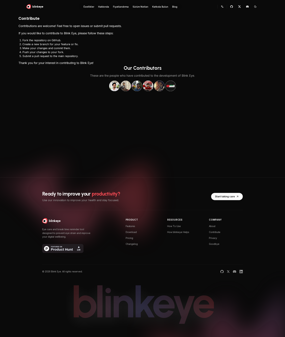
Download (131, 232)
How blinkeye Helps (178, 232)
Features (130, 226)
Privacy (213, 238)
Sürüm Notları (140, 6)
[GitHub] (222, 271)
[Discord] (234, 271)
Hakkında (103, 6)
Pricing (129, 238)
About (212, 226)
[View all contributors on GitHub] (142, 86)
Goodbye (214, 244)
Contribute (214, 232)
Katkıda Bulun (160, 6)
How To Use (174, 226)
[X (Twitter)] (228, 271)
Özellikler (88, 6)
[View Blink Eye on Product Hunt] (62, 248)
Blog (174, 6)
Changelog (132, 244)
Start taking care (225, 196)
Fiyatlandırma (121, 6)
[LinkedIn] (241, 271)
